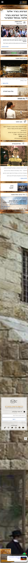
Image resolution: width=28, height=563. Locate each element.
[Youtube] (23, 427)
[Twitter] (12, 427)
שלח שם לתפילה (8, 91)
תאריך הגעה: (6, 553)
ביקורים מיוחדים (18, 38)
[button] (1, 550)
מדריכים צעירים (16, 144)
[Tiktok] (5, 427)
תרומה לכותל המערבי (21, 58)
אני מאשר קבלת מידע (17, 412)
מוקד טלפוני (19, 122)
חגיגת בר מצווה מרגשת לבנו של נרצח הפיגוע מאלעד (14, 40)
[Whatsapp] (8, 427)
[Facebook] (19, 427)
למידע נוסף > (23, 178)
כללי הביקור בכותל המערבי (18, 195)
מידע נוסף (5, 83)
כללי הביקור (6, 207)
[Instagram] (15, 427)
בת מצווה (21, 98)
